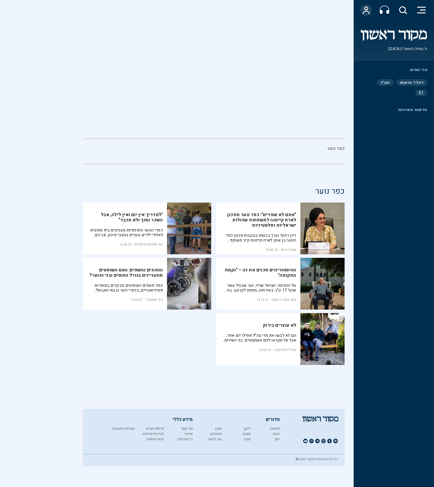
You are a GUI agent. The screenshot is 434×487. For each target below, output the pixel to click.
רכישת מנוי (185, 439)
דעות (276, 433)
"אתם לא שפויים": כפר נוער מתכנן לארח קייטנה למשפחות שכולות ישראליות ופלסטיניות (261, 220)
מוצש (247, 433)
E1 (421, 93)
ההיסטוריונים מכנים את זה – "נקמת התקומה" (260, 273)
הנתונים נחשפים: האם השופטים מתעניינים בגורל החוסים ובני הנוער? (126, 273)
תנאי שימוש (155, 439)
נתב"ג (385, 82)
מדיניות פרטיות (153, 433)
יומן (277, 439)
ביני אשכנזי (154, 299)
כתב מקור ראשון (284, 299)
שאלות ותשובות (123, 428)
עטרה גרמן (288, 249)
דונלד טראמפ (412, 82)
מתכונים (216, 433)
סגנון (218, 428)
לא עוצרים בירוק (279, 325)
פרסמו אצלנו (155, 428)
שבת (247, 439)
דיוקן (247, 428)
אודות (189, 433)
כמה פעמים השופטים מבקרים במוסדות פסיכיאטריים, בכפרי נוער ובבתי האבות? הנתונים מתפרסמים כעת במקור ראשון (129, 288)
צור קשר (187, 428)
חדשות (275, 428)
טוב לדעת (215, 439)
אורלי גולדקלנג (285, 350)
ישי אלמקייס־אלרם (149, 244)
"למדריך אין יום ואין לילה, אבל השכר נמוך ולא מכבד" (132, 217)
